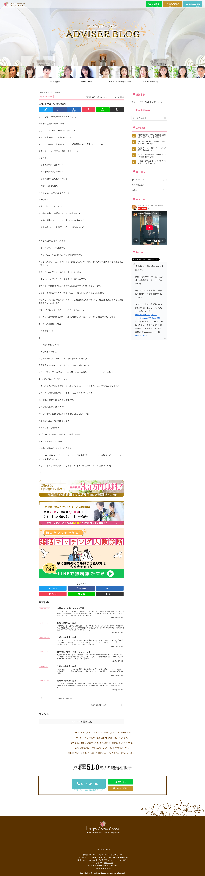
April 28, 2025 (140, 335)
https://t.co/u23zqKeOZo (146, 314)
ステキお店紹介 (149, 185)
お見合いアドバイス (46, 97)
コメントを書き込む (81, 721)
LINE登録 (154, 5)
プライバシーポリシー (102, 849)
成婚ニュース (149, 190)
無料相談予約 (173, 5)
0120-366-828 (193, 5)
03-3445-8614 (97, 865)
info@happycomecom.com (102, 868)
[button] (165, 118)
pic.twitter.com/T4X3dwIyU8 (147, 318)
